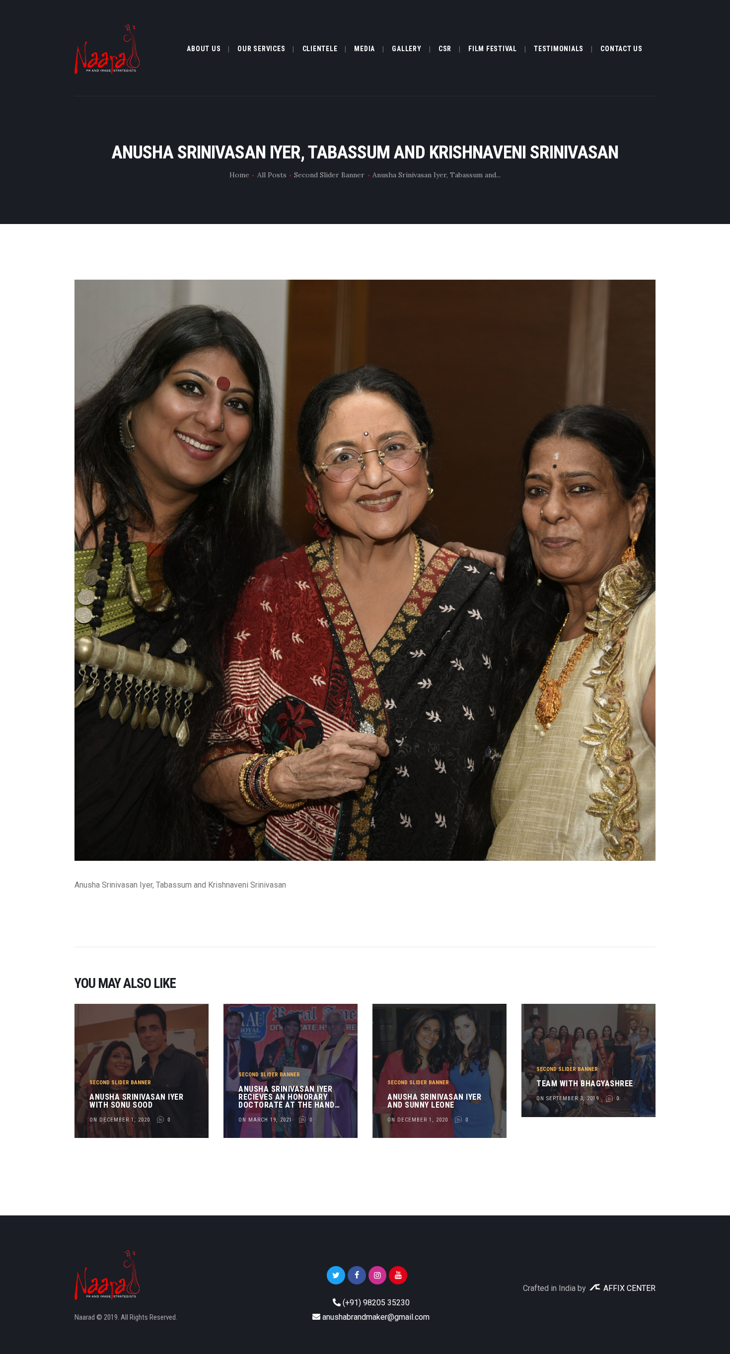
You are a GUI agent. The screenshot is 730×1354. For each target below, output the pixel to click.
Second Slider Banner (329, 174)
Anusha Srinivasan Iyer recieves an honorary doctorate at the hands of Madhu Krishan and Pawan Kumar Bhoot (288, 1097)
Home (239, 174)
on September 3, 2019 (567, 1098)
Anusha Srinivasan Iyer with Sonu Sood (136, 1101)
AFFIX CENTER (628, 1288)
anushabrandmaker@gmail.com (376, 1317)
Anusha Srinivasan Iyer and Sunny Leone (434, 1101)
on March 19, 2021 (265, 1120)
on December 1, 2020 (119, 1120)
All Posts (272, 174)
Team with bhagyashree (584, 1084)
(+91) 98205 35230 (376, 1302)
